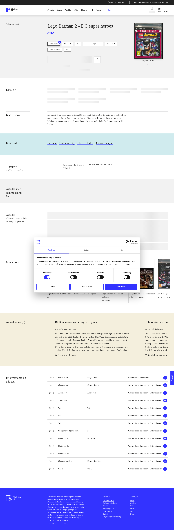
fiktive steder (85, 142)
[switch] (73, 277)
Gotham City (67, 142)
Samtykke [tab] (51, 250)
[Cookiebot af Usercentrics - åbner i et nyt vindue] (127, 242)
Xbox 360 (67, 44)
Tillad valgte (87, 287)
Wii (78, 44)
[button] (107, 378)
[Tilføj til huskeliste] (97, 59)
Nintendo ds (111, 44)
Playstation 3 (53, 44)
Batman (52, 142)
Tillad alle (121, 287)
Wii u (67, 49)
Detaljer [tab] (87, 250)
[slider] (148, 42)
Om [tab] (122, 250)
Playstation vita (54, 49)
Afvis (53, 287)
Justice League (104, 142)
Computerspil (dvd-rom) (93, 44)
